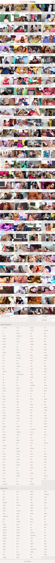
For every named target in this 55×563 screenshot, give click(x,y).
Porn (27, 1)
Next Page (44, 320)
